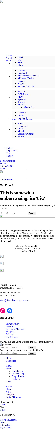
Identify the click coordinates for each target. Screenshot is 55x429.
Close (2, 404)
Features (16, 379)
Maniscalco (29, 107)
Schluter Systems (26, 134)
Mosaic (21, 104)
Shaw (20, 65)
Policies (9, 334)
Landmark (22, 73)
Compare (10, 394)
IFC (19, 59)
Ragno (21, 83)
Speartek (22, 99)
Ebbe (20, 128)
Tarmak (21, 102)
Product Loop (18, 373)
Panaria (21, 81)
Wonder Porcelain (26, 86)
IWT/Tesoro (23, 94)
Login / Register (13, 397)
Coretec (21, 57)
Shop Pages (17, 371)
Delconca (22, 70)
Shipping (10, 331)
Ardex (21, 123)
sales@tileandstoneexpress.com (14, 300)
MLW (20, 97)
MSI (20, 62)
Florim (21, 115)
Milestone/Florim (26, 78)
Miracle (21, 131)
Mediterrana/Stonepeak (28, 75)
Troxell (21, 136)
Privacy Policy (12, 324)
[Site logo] (16, 50)
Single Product (18, 376)
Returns (9, 326)
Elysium (21, 91)
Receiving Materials (15, 329)
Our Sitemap (12, 337)
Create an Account (8, 419)
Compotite (22, 126)
